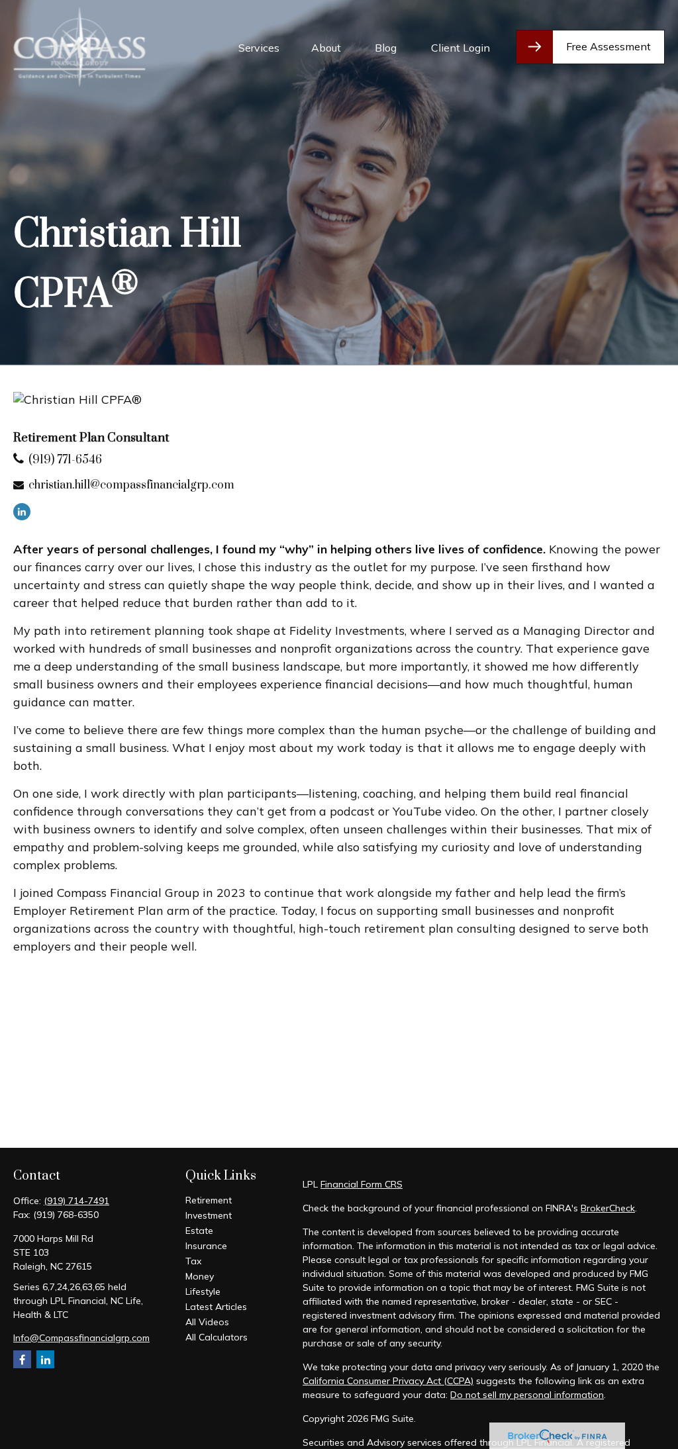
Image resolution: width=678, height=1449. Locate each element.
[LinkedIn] (21, 511)
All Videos (207, 1322)
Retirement (208, 1200)
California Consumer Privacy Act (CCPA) (388, 1381)
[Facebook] (22, 1359)
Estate (199, 1231)
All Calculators (216, 1337)
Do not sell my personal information (527, 1395)
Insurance (206, 1246)
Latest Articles (216, 1307)
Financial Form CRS (361, 1184)
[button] (258, 47)
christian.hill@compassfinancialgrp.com (131, 485)
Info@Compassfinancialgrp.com (81, 1338)
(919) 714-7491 (76, 1201)
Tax (193, 1261)
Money (199, 1276)
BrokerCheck (608, 1208)
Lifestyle (202, 1291)
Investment (208, 1215)
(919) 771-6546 (65, 460)
